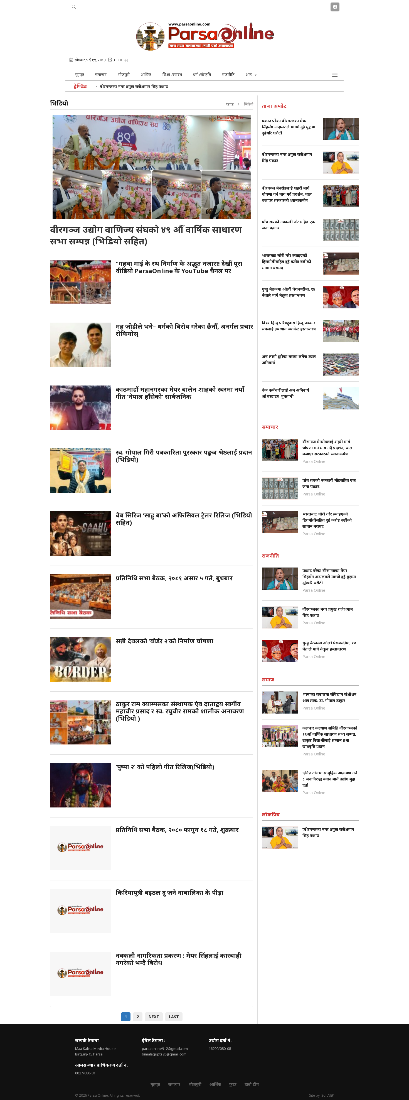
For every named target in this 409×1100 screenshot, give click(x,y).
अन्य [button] (249, 74)
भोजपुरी (124, 74)
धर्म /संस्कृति (202, 74)
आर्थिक (146, 74)
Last (174, 1016)
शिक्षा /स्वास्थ (172, 74)
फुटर (232, 1084)
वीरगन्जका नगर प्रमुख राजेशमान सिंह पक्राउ (134, 86)
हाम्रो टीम (252, 1084)
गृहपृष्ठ (79, 74)
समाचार (101, 74)
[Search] (74, 5)
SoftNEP (327, 1095)
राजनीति (228, 74)
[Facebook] (335, 5)
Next (154, 1016)
